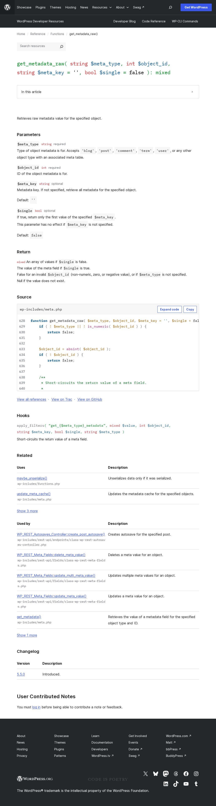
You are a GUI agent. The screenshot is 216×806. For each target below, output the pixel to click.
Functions (57, 34)
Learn (95, 736)
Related (24, 455)
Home (21, 34)
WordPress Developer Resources (40, 21)
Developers (100, 749)
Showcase (61, 736)
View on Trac (61, 399)
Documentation (102, 742)
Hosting (22, 749)
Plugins (59, 749)
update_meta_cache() (34, 494)
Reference (37, 34)
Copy (190, 309)
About (21, 736)
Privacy (22, 755)
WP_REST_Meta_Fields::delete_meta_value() (51, 555)
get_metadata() (29, 617)
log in (36, 707)
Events (133, 742)
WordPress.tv (103, 755)
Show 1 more (27, 635)
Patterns (60, 755)
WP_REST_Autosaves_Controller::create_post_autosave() (61, 534)
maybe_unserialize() (32, 478)
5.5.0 (21, 674)
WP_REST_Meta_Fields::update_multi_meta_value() (56, 575)
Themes (60, 742)
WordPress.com (179, 736)
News (21, 742)
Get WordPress (196, 7)
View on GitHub (89, 399)
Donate (136, 749)
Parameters (28, 134)
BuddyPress (176, 755)
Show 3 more (27, 511)
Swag (134, 755)
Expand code (169, 309)
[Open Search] (170, 7)
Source (24, 297)
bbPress (173, 749)
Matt (171, 742)
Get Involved (138, 736)
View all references (31, 399)
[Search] (61, 46)
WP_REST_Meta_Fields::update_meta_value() (51, 596)
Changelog (28, 651)
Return (23, 251)
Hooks (23, 415)
